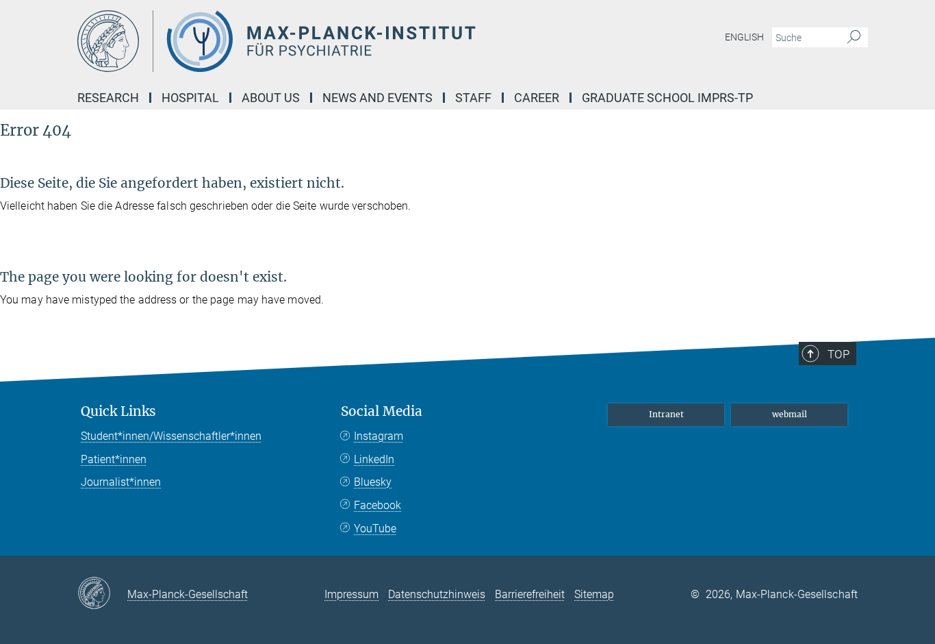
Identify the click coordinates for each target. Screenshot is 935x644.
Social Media (381, 411)
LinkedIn (374, 459)
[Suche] (854, 37)
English (744, 37)
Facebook (377, 505)
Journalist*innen (121, 481)
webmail (789, 414)
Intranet (666, 414)
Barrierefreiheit (530, 594)
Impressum (351, 594)
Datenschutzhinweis (436, 594)
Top (838, 354)
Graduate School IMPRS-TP (667, 97)
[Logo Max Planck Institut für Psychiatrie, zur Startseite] (334, 41)
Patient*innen (113, 459)
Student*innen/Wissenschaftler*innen (171, 436)
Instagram (378, 436)
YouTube (375, 528)
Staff (473, 97)
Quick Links (118, 411)
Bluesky (373, 481)
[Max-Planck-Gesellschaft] (102, 594)
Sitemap (594, 594)
